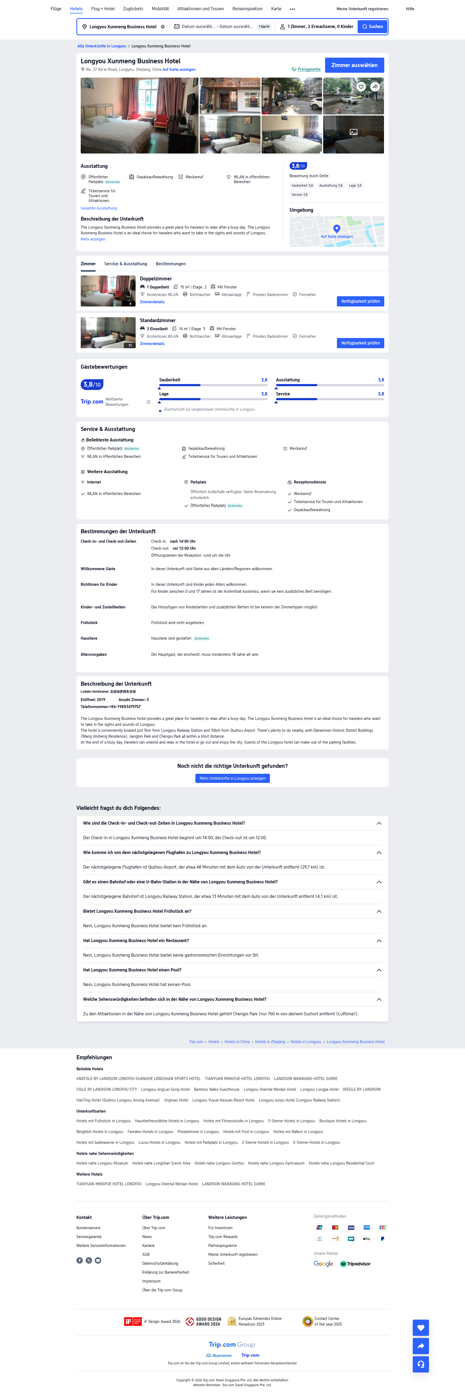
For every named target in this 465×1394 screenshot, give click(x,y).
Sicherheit (216, 1263)
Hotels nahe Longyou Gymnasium (276, 1163)
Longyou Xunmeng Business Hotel (131, 61)
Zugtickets (133, 8)
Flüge (56, 8)
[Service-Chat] (421, 1364)
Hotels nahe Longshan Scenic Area (161, 1163)
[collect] (421, 1328)
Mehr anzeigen (93, 239)
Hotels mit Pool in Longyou (246, 1132)
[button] (293, 9)
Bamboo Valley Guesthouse (216, 1089)
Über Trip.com (153, 1228)
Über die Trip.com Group (162, 1290)
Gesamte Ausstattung (99, 208)
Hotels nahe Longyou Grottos (219, 1163)
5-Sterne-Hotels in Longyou (316, 1142)
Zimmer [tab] (88, 263)
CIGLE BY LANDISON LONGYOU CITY (106, 1089)
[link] (362, 8)
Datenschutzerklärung (160, 1263)
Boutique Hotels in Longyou (343, 1121)
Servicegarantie (89, 1237)
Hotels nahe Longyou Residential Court (341, 1163)
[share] (421, 1346)
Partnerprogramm (222, 1245)
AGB (146, 1254)
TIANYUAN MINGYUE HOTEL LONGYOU (237, 1078)
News (147, 1237)
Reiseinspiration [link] (247, 8)
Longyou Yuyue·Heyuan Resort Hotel (223, 1100)
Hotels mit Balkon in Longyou (298, 1132)
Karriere (148, 1245)
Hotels (76, 8)
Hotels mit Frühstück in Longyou (103, 1121)
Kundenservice (88, 1228)
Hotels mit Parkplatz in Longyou (211, 1142)
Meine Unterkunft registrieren (233, 1254)
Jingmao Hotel (176, 1100)
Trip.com (196, 1042)
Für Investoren (220, 1228)
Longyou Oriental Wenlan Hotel (270, 1089)
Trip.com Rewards (223, 1237)
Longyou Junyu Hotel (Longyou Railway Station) (299, 1100)
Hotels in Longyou (306, 1042)
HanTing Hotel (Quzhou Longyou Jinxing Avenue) (118, 1100)
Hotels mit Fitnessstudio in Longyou (233, 1121)
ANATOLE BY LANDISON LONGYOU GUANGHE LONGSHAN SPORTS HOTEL (138, 1078)
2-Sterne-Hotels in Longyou (265, 1142)
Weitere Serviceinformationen (101, 1245)
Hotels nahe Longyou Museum (102, 1163)
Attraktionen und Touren (201, 8)
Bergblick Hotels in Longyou (99, 1132)
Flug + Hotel (103, 8)
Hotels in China (237, 1042)
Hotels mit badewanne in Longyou (105, 1142)
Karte (276, 8)
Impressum (151, 1281)
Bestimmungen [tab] (171, 263)
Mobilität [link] (160, 8)
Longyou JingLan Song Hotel (165, 1089)
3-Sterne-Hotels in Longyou (291, 1121)
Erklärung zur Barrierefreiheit (165, 1272)
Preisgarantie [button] (309, 69)
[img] (140, 116)
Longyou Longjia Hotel (319, 1089)
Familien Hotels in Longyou (150, 1132)
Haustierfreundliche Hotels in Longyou (167, 1121)
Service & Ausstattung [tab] (125, 263)
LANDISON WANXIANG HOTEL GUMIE (305, 1078)
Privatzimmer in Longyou (198, 1132)
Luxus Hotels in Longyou (159, 1142)
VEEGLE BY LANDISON (362, 1089)
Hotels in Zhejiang (270, 1042)
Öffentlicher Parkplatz (104, 448)
